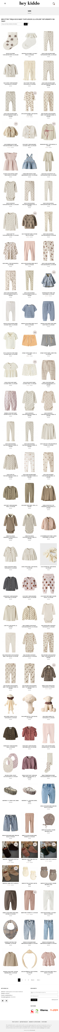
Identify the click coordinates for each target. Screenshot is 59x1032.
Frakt (13, 1021)
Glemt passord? (55, 999)
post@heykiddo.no (8, 995)
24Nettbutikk (32, 1030)
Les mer (32, 1027)
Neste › (33, 980)
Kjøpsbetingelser (24, 1021)
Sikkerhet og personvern (34, 1021)
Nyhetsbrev (44, 1021)
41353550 (7, 993)
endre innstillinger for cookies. (43, 1027)
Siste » (38, 980)
